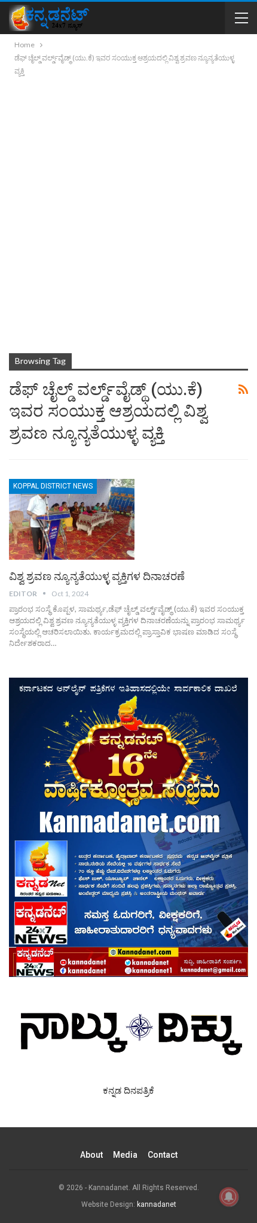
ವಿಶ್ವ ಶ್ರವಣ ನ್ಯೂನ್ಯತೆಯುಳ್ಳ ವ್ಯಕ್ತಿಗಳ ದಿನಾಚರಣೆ (97, 576)
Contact (163, 1155)
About (91, 1155)
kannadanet (156, 1204)
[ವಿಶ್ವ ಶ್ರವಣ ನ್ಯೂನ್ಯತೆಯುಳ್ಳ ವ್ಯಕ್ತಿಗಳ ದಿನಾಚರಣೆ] (71, 519)
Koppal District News (53, 486)
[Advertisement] (128, 212)
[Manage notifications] (228, 1196)
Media (125, 1155)
